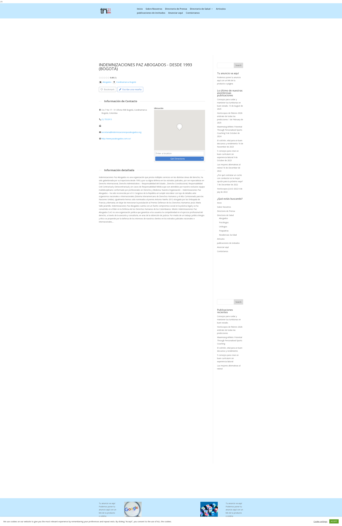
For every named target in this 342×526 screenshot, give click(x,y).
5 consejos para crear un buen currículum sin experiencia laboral (228, 154)
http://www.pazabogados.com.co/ (116, 138)
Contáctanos (193, 13)
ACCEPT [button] (334, 521)
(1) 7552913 (107, 119)
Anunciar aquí (175, 13)
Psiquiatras (224, 230)
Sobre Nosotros (154, 9)
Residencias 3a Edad (228, 235)
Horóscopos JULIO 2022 (227, 188)
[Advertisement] (171, 36)
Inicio (140, 9)
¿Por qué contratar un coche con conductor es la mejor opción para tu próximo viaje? (230, 178)
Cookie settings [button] (320, 521)
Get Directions (177, 158)
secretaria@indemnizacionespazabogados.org (121, 132)
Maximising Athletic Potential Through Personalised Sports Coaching (229, 129)
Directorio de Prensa (176, 9)
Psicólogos (224, 222)
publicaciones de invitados (151, 13)
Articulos (221, 9)
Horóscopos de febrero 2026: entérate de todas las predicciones (230, 116)
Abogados (223, 218)
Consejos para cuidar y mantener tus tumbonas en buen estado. (229, 102)
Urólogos (223, 226)
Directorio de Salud (200, 9)
